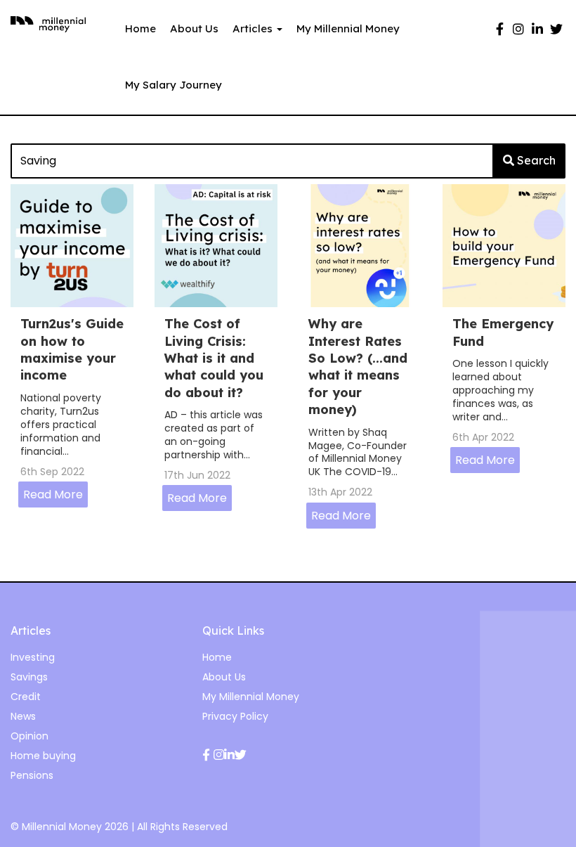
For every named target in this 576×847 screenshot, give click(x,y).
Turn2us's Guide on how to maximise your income (72, 349)
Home (140, 28)
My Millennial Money (348, 28)
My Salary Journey (173, 84)
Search (535, 160)
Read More (53, 494)
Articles (254, 28)
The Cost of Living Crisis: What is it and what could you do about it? (213, 358)
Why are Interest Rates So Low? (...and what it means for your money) (357, 367)
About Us (194, 28)
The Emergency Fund (503, 332)
